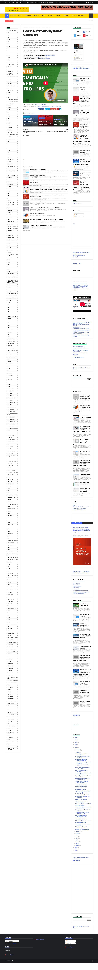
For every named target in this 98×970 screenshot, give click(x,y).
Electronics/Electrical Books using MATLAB (82, 506)
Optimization (10, 515)
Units (9, 710)
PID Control (75, 256)
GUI (8, 311)
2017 (76, 850)
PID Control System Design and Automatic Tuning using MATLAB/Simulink (60, 123)
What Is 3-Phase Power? (78, 253)
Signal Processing (12, 642)
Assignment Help (76, 263)
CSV (8, 152)
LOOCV (9, 368)
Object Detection (11, 508)
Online (9, 511)
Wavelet (9, 730)
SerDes (9, 635)
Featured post (76, 522)
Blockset (10, 127)
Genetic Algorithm (12, 316)
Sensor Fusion (11, 633)
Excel (9, 260)
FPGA (9, 271)
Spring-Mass (10, 663)
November (78, 750)
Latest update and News (48, 2)
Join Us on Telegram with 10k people (81, 857)
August (77, 833)
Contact (32, 2)
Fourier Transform (12, 293)
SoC (8, 655)
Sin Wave (9, 653)
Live (8, 377)
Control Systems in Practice (78, 357)
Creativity (10, 182)
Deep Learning (11, 221)
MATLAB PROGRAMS (12, 411)
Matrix (9, 444)
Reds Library (10, 594)
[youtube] (90, 2)
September (78, 831)
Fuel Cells (10, 300)
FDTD (9, 262)
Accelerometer (11, 62)
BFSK (9, 114)
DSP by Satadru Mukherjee (10, 205)
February (77, 843)
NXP (8, 490)
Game (9, 314)
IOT (8, 334)
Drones (9, 243)
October (77, 752)
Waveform (10, 728)
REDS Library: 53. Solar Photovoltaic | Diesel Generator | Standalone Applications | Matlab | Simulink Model (82, 430)
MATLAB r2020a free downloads (38, 202)
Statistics (10, 672)
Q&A (8, 566)
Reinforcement (11, 599)
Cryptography (11, 184)
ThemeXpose (12, 960)
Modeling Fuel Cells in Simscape (82, 829)
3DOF (9, 39)
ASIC (9, 57)
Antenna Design (11, 85)
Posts (76, 214)
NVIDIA (9, 486)
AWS (9, 59)
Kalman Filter (11, 363)
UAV (8, 705)
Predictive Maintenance (13, 557)
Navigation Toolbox (12, 495)
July (76, 835)
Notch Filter (10, 502)
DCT (8, 193)
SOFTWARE (50, 15)
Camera (9, 157)
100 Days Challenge (69, 2)
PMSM (9, 531)
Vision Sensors (11, 719)
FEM (8, 264)
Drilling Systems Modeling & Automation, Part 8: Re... (81, 785)
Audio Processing (76, 714)
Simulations (10, 646)
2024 (76, 740)
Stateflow (10, 670)
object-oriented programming (11, 749)
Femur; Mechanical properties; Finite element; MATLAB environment (12, 281)
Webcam (9, 735)
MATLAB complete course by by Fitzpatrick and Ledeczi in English (82, 323)
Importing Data (11, 341)
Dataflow (10, 217)
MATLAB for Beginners (12, 428)
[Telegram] (84, 2)
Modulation (10, 465)
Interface (10, 345)
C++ (8, 143)
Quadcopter (10, 573)
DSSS (9, 208)
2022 (76, 744)
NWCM (9, 488)
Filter (9, 284)
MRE (8, 432)
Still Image (10, 675)
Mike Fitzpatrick (11, 451)
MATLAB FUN (10, 404)
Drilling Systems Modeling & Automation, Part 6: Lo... (81, 816)
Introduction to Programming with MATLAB (41, 225)
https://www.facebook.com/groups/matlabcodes (49, 106)
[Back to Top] (92, 961)
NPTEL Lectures (11, 474)
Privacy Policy (38, 2)
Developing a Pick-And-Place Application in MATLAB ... (81, 760)
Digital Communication (13, 228)
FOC (8, 269)
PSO (8, 538)
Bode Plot (10, 132)
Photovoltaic (11, 542)
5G (8, 41)
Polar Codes (10, 551)
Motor (9, 468)
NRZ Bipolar (10, 479)
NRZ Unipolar (11, 483)
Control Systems (11, 175)
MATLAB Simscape (11, 419)
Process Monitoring (12, 559)
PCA (8, 520)
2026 (76, 737)
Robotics (10, 603)
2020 (76, 747)
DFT (8, 195)
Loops (9, 384)
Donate (27, 2)
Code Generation (11, 166)
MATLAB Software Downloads (37, 213)
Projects (13, 15)
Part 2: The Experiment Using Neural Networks (84, 625)
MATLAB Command (11, 397)
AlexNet (9, 69)
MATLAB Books (11, 393)
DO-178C (9, 200)
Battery (9, 123)
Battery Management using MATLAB (80, 353)
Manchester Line (11, 437)
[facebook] (86, 2)
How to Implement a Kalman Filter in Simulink (85, 605)
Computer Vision (11, 170)
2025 (76, 739)
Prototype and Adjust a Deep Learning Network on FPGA (83, 808)
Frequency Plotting (12, 298)
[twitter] (88, 2)
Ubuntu (9, 707)
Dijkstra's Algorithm (12, 233)
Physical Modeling (12, 545)
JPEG (9, 352)
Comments (77, 216)
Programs (66, 15)
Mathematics (10, 442)
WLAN (9, 723)
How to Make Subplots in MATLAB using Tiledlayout (82, 768)
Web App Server (11, 732)
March (77, 841)
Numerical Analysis (12, 504)
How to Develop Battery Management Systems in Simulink (81, 333)
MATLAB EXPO (10, 400)
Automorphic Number (12, 99)
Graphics (10, 320)
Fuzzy (9, 302)
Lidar (9, 370)
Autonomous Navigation (10, 105)
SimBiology (10, 644)
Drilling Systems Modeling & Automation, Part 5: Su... (81, 819)
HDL (8, 323)
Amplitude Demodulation (10, 74)
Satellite (10, 626)
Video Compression (12, 716)
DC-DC (9, 191)
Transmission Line (12, 701)
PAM (9, 517)
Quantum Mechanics (12, 575)
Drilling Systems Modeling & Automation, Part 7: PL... (81, 787)
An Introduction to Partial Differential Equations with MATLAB (45, 208)
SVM (9, 621)
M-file (9, 386)
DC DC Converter (76, 356)
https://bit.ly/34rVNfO (45, 58)
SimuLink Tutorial (76, 327)
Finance (9, 286)
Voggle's (10, 721)
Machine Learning (11, 435)
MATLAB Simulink (11, 421)
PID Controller (11, 524)
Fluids (9, 291)
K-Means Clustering (12, 357)
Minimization (10, 453)
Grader (9, 318)
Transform (10, 696)
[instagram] (92, 2)
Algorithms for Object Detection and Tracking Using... (82, 792)
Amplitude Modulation (13, 76)
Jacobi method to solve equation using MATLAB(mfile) (85, 490)
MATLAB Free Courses (77, 203)
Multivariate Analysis (12, 472)
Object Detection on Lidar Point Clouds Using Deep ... (81, 782)
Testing (9, 689)
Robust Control (11, 606)
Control (9, 173)
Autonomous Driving (12, 101)
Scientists (10, 628)
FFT (8, 266)
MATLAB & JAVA (11, 388)
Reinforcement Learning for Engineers (80, 590)
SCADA (9, 610)
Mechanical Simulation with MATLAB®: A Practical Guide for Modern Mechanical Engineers (81, 529)
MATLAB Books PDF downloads (79, 508)
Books (43, 15)
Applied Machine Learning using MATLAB (81, 592)
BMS (9, 118)
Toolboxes (10, 694)
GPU (9, 307)
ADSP (9, 46)
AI (8, 48)
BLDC (9, 116)
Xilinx (9, 739)
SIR (8, 615)
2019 (76, 847)
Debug (9, 219)
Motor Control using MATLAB (79, 255)
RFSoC (9, 580)
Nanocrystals (11, 492)
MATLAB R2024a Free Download (38, 169)
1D (8, 32)
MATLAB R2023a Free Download (37, 175)
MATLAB (33, 113)
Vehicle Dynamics (11, 714)
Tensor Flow (10, 687)
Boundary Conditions (12, 134)
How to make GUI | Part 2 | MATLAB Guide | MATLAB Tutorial (85, 417)
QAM (9, 568)
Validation (10, 712)
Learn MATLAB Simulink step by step (81, 328)
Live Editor (10, 379)
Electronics (10, 252)
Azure (9, 109)
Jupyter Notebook (12, 354)
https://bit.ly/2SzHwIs (42, 57)
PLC (8, 529)
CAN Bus (9, 148)
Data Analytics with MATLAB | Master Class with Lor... (82, 825)
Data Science (10, 212)
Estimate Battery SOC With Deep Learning (81, 252)
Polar (9, 549)
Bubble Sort (10, 136)
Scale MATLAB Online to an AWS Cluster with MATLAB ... (82, 813)
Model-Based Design (12, 461)
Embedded (10, 257)
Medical (9, 448)
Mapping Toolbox (11, 439)
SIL (8, 612)
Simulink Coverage (12, 649)
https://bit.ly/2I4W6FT (50, 55)
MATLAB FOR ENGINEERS (12, 402)
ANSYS (9, 53)
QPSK (9, 571)
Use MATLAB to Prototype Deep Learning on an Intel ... (82, 794)
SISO (9, 617)
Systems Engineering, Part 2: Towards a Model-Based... (83, 774)
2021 (76, 745)
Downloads (10, 235)
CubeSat (9, 186)
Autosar (9, 107)
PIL (8, 526)
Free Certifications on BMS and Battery (81, 68)
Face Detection (11, 273)
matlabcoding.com (10, 954)
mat (8, 746)
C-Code (9, 145)
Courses (36, 15)
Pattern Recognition (12, 540)
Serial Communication (12, 637)
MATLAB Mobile (11, 409)
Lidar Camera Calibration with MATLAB (83, 820)
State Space (10, 668)
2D (8, 35)
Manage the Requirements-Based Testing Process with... (82, 779)
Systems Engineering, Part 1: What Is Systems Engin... (82, 776)
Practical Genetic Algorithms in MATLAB (81, 572)
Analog (9, 79)
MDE (9, 430)
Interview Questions (12, 350)
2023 (76, 742)
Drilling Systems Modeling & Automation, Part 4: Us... (81, 827)
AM (8, 50)
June (77, 836)
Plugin (9, 547)
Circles (9, 161)
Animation (10, 83)
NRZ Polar (10, 481)
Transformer (11, 698)
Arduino (9, 92)
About (9, 2)
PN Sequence (10, 533)
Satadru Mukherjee (12, 624)
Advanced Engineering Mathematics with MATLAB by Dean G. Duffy (46, 219)
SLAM (9, 619)
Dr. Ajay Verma (11, 237)
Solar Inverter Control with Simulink (12, 659)
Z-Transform (10, 741)
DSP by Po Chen (11, 202)
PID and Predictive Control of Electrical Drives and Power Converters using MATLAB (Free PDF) (45, 122)
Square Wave (10, 666)
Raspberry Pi (10, 586)
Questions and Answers (78, 15)
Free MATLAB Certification (18, 2)
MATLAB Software (11, 423)
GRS (8, 309)
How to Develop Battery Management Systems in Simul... (80, 351)
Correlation (10, 177)
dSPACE (9, 744)
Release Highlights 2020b (80, 822)
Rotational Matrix (12, 608)
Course (9, 179)
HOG (9, 325)
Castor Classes (11, 159)
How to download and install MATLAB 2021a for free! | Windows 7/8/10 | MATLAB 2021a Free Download (81, 464)
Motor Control (11, 470)
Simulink (58, 15)
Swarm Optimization (12, 680)
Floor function (11, 289)
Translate (14, 943)
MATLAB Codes (11, 395)
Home (6, 2)
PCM (9, 522)
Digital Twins (11, 230)
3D (8, 37)
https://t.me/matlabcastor (40, 104)
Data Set (9, 214)
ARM (9, 55)
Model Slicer (10, 458)
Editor (9, 247)
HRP (8, 327)
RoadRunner (10, 601)
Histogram (10, 332)
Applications (28, 15)
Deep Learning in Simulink (80, 789)
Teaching (10, 685)
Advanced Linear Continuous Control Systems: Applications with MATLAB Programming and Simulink (80, 286)
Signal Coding (11, 640)
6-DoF (9, 44)
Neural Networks (11, 497)
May (76, 838)
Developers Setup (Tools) (78, 67)
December (78, 749)
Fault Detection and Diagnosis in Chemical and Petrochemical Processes (12, 276)
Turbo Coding (11, 703)
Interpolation (11, 348)
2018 (76, 848)
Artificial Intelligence (77, 586)
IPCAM (9, 336)
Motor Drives (75, 354)
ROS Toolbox (10, 582)
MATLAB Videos (11, 426)
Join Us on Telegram (59, 2)
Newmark (10, 499)
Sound (9, 661)
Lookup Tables (11, 382)
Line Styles (10, 375)
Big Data (9, 125)
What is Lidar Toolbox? (80, 805)
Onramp (9, 513)
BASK (9, 111)
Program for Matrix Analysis (81, 799)
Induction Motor (11, 343)
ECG (8, 245)
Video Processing (76, 717)
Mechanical (10, 446)
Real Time (10, 592)
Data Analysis (11, 210)
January (77, 845)
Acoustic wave (11, 64)
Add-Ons (9, 66)
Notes (20, 15)
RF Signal (10, 577)
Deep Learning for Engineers (78, 593)
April (77, 840)
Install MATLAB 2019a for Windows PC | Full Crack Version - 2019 (85, 396)
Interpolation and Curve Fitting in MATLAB (81, 571)
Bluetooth (10, 130)
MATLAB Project (11, 417)
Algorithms (10, 71)
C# (8, 141)
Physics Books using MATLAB (79, 509)
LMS (8, 366)
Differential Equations (13, 226)
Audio (9, 97)
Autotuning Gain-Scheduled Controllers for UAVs (30, 123)
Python (9, 564)
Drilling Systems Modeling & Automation (12, 240)
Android (9, 81)
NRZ (8, 477)
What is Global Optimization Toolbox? (83, 803)
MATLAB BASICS (11, 391)
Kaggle (9, 361)
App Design (10, 88)
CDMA (9, 150)
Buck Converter (11, 139)
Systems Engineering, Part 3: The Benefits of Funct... (82, 754)
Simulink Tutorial (12, 651)
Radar (9, 584)
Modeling (10, 463)
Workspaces (10, 737)
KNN (8, 359)
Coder (9, 168)
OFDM (9, 506)
